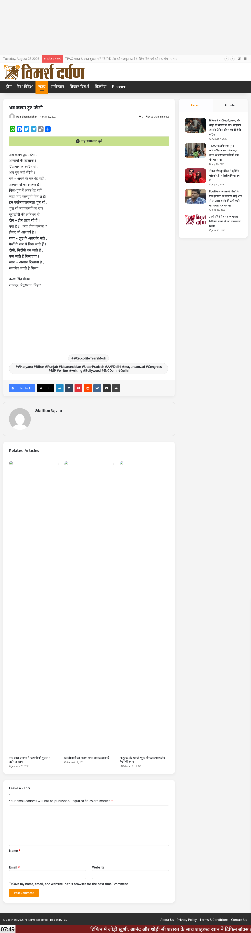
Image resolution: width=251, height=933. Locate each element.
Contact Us (239, 920)
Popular (230, 105)
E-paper (119, 87)
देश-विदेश (25, 87)
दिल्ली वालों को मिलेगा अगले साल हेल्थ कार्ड (86, 758)
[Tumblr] (69, 388)
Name (14, 851)
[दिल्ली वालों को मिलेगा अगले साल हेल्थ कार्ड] (89, 607)
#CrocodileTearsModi (90, 358)
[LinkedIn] (60, 388)
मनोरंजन (57, 87)
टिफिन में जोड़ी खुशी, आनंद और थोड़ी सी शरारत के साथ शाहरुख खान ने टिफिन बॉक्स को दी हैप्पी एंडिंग (225, 127)
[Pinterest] (78, 388)
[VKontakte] (97, 388)
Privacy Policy (187, 920)
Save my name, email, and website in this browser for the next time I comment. (70, 884)
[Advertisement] (125, 27)
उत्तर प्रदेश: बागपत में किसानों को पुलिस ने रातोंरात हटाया (29, 760)
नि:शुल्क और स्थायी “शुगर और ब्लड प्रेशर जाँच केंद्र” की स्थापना (142, 760)
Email (14, 867)
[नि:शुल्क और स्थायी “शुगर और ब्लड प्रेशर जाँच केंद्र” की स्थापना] (144, 607)
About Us (167, 920)
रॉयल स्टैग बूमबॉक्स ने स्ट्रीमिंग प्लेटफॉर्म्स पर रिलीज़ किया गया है (224, 176)
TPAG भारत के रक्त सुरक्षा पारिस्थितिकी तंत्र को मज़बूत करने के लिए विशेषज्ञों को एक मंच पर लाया (121, 59)
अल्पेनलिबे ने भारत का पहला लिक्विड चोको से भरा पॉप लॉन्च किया (225, 221)
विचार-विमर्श (79, 87)
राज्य (41, 87)
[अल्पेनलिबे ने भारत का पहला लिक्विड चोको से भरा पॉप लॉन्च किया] (195, 219)
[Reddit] (88, 388)
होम (9, 87)
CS (65, 919)
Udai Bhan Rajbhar (26, 116)
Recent (196, 105)
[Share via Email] (107, 388)
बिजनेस (100, 87)
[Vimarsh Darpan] (44, 72)
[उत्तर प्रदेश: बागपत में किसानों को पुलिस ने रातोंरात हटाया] (33, 607)
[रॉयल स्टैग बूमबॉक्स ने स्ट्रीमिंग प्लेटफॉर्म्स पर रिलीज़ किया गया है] (195, 175)
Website (98, 867)
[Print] (116, 388)
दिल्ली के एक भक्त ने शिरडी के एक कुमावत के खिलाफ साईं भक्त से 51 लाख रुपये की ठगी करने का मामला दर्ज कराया (225, 198)
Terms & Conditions (213, 920)
